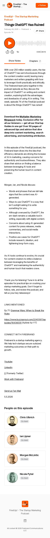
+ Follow (42, 5)
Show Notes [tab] (15, 60)
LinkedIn (8, 367)
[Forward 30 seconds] (12, 52)
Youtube (8, 361)
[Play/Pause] (9, 43)
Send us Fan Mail (12, 391)
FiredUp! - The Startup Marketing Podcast (20, 5)
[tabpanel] (25, 234)
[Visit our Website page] (25, 520)
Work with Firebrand (13, 379)
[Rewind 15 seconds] (7, 52)
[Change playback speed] (18, 52)
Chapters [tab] (35, 61)
